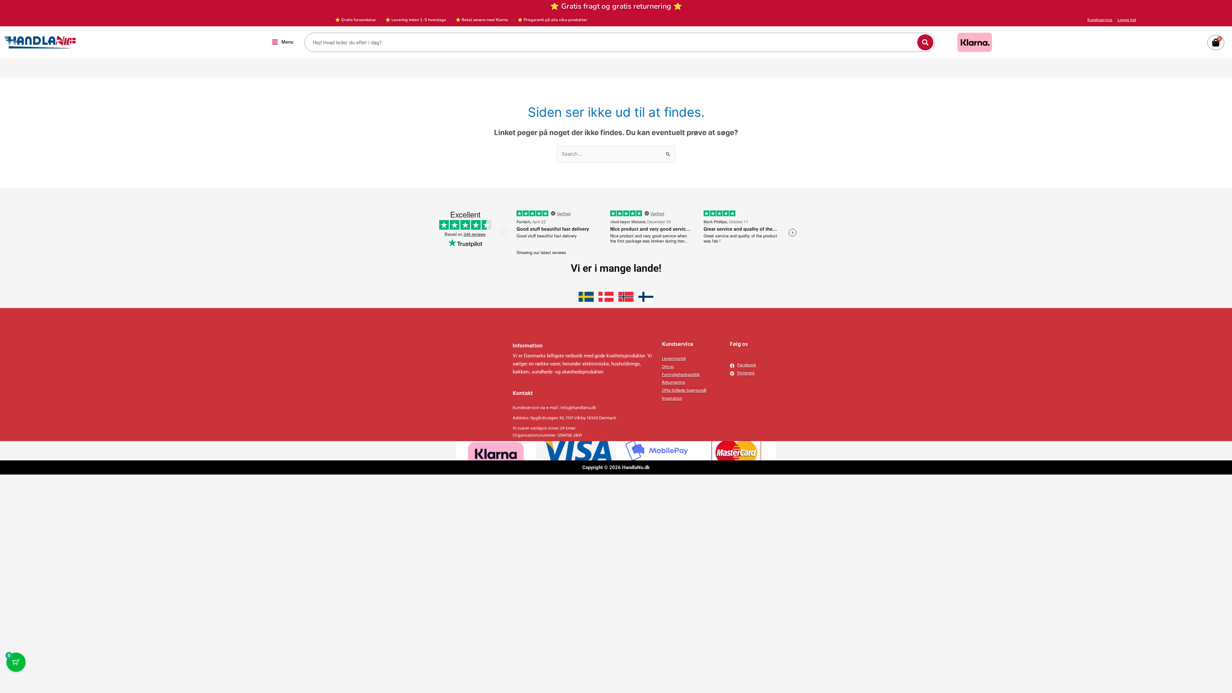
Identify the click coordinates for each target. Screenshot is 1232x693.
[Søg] (925, 42)
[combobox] (611, 42)
